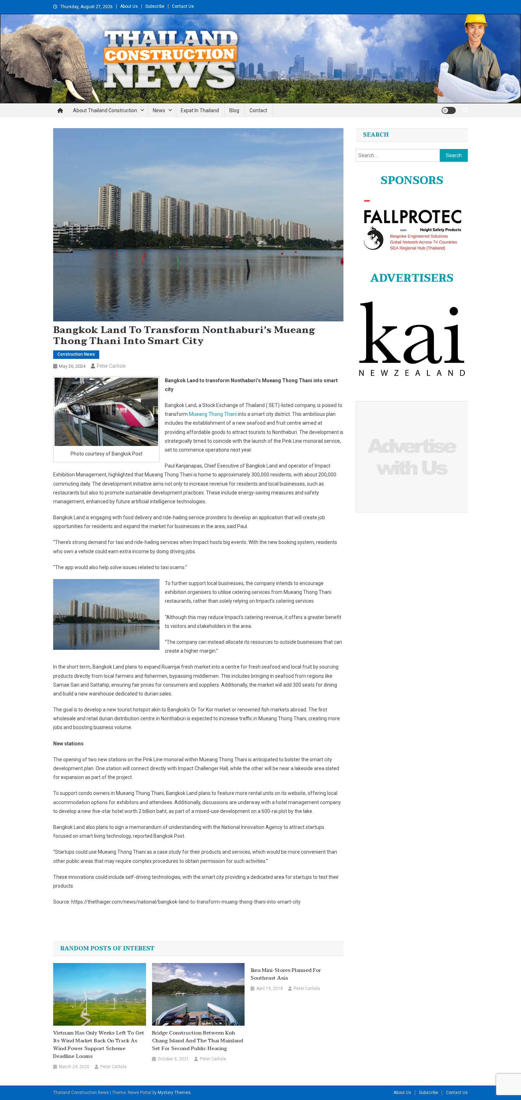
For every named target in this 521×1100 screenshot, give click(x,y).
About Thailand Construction (105, 110)
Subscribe (154, 6)
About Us (129, 6)
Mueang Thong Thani (213, 414)
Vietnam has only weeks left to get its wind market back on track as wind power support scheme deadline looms (98, 1044)
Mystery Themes (174, 1092)
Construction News (76, 354)
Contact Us (183, 6)
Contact (258, 110)
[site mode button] (449, 110)
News (159, 110)
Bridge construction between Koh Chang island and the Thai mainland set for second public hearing (197, 1041)
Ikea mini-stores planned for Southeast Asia (286, 974)
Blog (234, 110)
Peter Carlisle (111, 366)
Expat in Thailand (200, 110)
